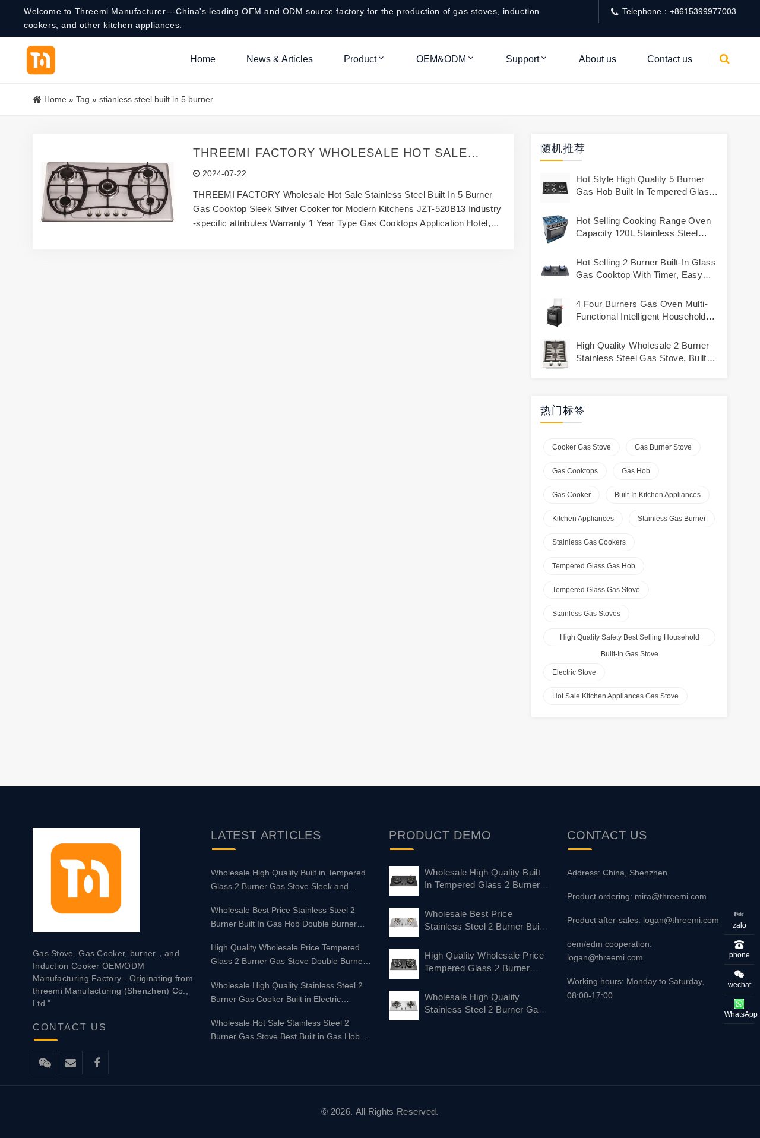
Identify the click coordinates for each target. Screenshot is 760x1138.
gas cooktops (575, 471)
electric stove (574, 672)
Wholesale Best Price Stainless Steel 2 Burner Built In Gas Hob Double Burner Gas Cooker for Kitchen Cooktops (284, 918)
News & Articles (279, 59)
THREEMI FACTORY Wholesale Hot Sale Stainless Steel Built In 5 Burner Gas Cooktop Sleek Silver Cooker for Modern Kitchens (330, 153)
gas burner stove (663, 447)
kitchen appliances (583, 518)
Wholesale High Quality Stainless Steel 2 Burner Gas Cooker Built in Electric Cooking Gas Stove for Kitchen (287, 993)
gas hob (636, 471)
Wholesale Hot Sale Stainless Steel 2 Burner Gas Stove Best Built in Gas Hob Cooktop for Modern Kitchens (285, 1031)
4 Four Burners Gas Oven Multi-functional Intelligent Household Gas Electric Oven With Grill (642, 316)
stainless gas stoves (586, 613)
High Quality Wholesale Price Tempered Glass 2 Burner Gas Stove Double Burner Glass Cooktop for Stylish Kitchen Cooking (290, 955)
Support (522, 59)
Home (203, 59)
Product (360, 59)
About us (597, 59)
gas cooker (571, 495)
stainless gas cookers (589, 542)
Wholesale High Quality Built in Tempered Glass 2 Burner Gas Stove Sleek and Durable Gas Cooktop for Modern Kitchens (290, 880)
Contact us (669, 59)
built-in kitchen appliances (658, 495)
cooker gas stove (581, 447)
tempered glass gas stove (596, 590)
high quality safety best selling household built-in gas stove (629, 639)
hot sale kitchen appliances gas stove (615, 696)
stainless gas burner (672, 518)
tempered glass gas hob (593, 566)
